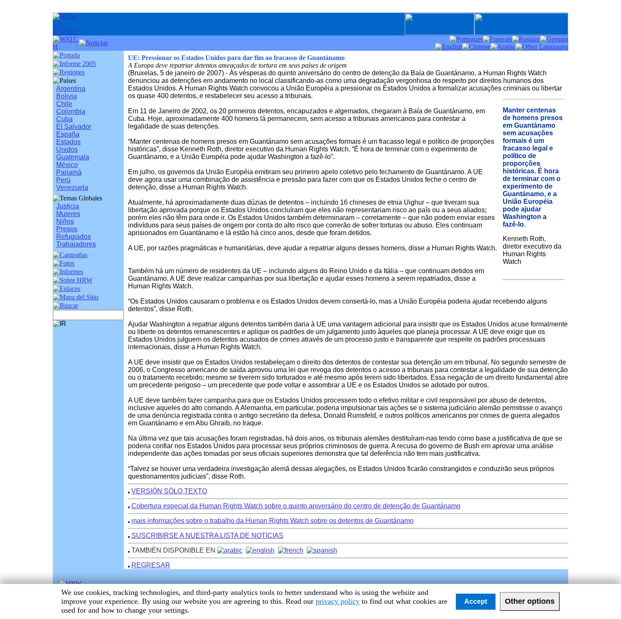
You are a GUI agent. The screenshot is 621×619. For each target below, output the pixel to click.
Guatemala (72, 157)
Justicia (67, 206)
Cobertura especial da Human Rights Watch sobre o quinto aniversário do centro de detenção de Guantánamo (295, 505)
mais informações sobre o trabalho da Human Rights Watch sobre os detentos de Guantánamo (272, 520)
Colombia (70, 111)
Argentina (70, 88)
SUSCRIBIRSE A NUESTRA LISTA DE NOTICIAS (207, 535)
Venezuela (72, 187)
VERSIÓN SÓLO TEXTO (169, 491)
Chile (64, 103)
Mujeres (68, 213)
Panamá (69, 172)
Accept (475, 601)
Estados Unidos (68, 145)
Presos (66, 229)
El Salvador (73, 126)
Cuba (64, 119)
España (67, 134)
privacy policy (338, 601)
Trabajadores (76, 244)
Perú (63, 180)
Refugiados (73, 236)
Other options (530, 601)
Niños (65, 221)
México (67, 164)
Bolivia (66, 96)
